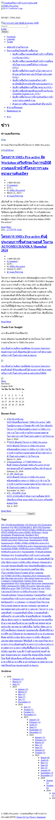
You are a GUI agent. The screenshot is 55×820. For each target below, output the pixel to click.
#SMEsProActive (9, 546)
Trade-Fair (35, 588)
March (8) (45, 757)
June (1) (16, 684)
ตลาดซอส (40, 623)
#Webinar (5, 555)
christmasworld (43, 576)
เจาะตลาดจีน (18, 616)
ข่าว (27, 609)
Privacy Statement (37, 817)
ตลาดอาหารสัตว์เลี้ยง (22, 626)
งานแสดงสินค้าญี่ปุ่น (23, 612)
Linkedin (11, 39)
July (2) (44, 768)
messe (40, 581)
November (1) (24, 702)
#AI (11, 527)
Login (3, 29)
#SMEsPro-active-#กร (11, 551)
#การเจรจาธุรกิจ (9, 558)
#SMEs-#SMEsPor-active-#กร (35, 543)
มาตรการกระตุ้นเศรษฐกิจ (13, 644)
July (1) (21, 699)
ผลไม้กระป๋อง (13, 637)
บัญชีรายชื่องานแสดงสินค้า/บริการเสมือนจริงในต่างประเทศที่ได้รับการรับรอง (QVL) (32, 64)
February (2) (40, 740)
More (3, 381)
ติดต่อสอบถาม (14, 111)
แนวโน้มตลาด (16, 633)
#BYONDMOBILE (23, 527)
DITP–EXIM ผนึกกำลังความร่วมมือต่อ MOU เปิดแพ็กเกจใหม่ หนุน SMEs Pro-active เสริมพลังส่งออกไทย (30, 499)
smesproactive (13, 586)
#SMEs (18, 543)
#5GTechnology (45, 525)
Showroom (36, 583)
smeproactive (47, 583)
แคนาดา (34, 609)
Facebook (11, 36)
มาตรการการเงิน (35, 644)
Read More (6, 227)
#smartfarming (35, 540)
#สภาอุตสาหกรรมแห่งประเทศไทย (22, 569)
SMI (18, 588)
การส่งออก (20, 602)
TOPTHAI (26, 588)
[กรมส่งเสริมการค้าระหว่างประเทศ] (19, 3)
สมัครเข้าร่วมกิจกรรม (17, 47)
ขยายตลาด (42, 605)
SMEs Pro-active (17, 190)
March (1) (16, 681)
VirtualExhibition (8, 595)
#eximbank (6, 535)
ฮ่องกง (35, 665)
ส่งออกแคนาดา (13, 655)
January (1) (40, 737)
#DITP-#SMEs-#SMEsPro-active (37, 530)
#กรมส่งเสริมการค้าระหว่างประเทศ (32, 555)
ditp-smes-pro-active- (14, 578)
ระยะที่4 (20, 651)
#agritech (5, 527)
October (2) (40, 752)
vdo (42, 588)
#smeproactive (7, 543)
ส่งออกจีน (26, 655)
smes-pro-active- (43, 586)
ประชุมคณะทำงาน (32, 633)
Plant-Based (25, 583)
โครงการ (43, 609)
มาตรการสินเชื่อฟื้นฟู (24, 648)
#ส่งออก (35, 562)
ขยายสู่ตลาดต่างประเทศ (13, 609)
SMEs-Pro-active (28, 586)
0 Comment (12, 185)
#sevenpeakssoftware (38, 537)
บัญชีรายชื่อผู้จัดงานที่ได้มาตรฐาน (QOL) (32, 87)
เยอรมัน (12, 651)
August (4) (45, 770)
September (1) (35, 730)
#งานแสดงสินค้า (26, 558)
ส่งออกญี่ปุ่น (38, 655)
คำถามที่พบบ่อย (14, 107)
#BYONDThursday (42, 527)
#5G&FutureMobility (15, 525)
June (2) (38, 747)
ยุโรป (37, 648)
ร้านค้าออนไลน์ (32, 651)
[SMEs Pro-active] (9, 6)
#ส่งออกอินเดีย (16, 566)
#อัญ (42, 569)
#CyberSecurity (8, 530)
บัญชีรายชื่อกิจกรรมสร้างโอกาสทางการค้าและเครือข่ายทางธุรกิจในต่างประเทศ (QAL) (32, 73)
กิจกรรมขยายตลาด (10, 605)
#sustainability (28, 551)
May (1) (21, 694)
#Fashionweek (18, 535)
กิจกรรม (45, 602)
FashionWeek (17, 581)
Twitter (10, 42)
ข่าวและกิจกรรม (15, 196)
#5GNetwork (31, 525)
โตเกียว (36, 626)
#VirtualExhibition (43, 551)
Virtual (41, 591)
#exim (45, 532)
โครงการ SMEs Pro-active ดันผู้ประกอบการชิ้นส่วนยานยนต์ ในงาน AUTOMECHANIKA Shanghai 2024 (27, 243)
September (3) (47, 773)
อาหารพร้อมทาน (31, 662)
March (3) (39, 742)
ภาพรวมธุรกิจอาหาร (43, 641)
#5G (3, 525)
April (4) (44, 760)
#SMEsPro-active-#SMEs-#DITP (34, 548)
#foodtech (29, 535)
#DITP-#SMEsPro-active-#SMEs (16, 532)
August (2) (40, 750)
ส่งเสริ (44, 651)
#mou (25, 537)
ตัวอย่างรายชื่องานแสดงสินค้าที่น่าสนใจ (32, 104)
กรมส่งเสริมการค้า (43, 595)
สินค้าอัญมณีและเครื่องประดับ (20, 658)
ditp (3, 578)
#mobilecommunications (12, 537)
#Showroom (23, 540)
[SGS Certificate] (12, 8)
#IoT (37, 535)
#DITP (19, 530)
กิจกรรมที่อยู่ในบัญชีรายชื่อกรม (22, 50)
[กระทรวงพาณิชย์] (19, 23)
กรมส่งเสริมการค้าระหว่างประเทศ (18, 598)
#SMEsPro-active (25, 546)
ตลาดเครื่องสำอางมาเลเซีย (21, 623)
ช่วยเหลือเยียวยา (33, 616)
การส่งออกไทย (33, 602)
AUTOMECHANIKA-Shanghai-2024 (18, 576)
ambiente (39, 573)
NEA (17, 583)
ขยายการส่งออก (29, 605)
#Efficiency (37, 532)
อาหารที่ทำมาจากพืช (11, 662)
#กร (12, 555)
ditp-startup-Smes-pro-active (37, 578)
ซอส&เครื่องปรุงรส (31, 619)
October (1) (29, 712)
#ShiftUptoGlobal (9, 540)
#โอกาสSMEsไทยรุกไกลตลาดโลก (18, 573)
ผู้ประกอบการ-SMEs (30, 637)
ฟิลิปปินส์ (27, 641)
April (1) (33, 724)
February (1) (18, 679)
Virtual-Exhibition (25, 595)
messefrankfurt (7, 583)
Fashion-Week (30, 581)
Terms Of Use (22, 817)
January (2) (23, 689)
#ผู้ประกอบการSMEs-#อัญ (18, 562)
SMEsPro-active (8, 588)
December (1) (35, 732)
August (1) (28, 709)
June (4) (44, 765)
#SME (45, 540)
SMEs (4, 586)
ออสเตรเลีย (41, 658)
